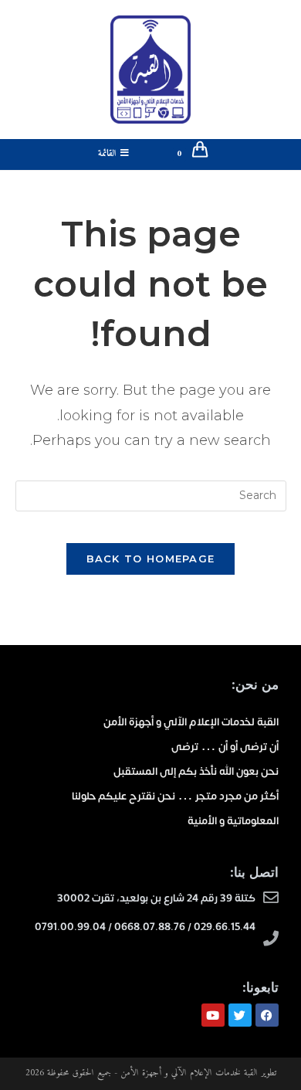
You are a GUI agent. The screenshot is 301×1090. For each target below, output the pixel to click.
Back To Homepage (150, 558)
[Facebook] (267, 1015)
